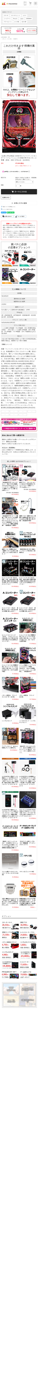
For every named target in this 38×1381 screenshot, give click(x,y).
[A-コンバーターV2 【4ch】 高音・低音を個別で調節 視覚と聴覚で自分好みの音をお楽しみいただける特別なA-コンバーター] (27, 567)
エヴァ (24, 15)
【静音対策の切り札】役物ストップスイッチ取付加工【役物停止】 (27, 551)
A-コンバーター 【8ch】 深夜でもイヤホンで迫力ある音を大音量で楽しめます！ (10, 609)
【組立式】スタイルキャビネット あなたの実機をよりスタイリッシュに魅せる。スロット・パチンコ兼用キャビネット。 (27, 749)
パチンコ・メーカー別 (6, 38)
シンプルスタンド (7, 720)
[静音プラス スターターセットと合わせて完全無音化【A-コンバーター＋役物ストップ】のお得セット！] (27, 472)
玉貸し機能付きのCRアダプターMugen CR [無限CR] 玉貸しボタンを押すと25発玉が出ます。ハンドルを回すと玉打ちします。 (10, 902)
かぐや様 (16, 21)
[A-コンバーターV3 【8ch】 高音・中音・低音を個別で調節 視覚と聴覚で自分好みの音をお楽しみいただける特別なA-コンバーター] (10, 567)
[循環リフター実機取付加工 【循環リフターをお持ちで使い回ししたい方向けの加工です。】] (10, 539)
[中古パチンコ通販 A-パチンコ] (9, 4)
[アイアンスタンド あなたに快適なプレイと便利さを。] (10, 736)
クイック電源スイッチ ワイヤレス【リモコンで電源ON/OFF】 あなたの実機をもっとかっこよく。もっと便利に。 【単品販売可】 (27, 668)
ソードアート (7, 18)
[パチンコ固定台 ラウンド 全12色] (27, 685)
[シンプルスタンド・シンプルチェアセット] (27, 710)
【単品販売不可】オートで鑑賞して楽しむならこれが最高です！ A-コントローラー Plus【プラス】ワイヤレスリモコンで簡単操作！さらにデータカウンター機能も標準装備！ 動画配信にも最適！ (10, 520)
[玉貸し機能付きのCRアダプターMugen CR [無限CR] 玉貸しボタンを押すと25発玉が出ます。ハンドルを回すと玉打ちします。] (10, 888)
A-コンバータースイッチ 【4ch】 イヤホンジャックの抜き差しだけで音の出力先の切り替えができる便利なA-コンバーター (10, 638)
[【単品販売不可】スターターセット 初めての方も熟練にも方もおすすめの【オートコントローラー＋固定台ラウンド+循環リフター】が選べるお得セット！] (10, 472)
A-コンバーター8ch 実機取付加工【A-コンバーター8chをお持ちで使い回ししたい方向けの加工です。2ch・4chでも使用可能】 (27, 638)
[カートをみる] (30, 5)
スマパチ (6, 15)
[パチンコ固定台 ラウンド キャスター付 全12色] (10, 685)
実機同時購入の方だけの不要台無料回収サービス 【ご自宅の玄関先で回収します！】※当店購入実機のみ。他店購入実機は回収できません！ (27, 902)
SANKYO (15, 38)
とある (21, 18)
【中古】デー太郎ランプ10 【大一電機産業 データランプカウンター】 (27, 843)
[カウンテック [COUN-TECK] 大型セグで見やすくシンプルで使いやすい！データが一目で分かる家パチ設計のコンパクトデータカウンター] (27, 799)
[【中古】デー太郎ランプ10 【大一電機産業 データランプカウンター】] (27, 831)
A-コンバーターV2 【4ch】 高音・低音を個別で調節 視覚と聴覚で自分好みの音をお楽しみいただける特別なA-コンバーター (27, 581)
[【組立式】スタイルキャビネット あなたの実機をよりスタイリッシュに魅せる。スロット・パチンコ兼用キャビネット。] (27, 736)
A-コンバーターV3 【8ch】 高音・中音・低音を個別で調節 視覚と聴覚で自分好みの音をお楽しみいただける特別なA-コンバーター (10, 581)
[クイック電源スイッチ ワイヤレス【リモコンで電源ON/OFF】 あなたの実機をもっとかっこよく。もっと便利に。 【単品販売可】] (27, 655)
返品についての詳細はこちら (9, 206)
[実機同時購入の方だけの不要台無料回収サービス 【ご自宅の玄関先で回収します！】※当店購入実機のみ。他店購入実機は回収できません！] (27, 888)
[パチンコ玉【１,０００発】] (27, 861)
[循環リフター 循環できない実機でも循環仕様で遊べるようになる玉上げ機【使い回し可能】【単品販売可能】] (27, 506)
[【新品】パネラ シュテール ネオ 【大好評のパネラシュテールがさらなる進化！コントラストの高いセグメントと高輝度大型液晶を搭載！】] (10, 831)
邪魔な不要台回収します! (27, 1001)
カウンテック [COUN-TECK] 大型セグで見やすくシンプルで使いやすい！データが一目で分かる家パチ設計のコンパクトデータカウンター (27, 813)
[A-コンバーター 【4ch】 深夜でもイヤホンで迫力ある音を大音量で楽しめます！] (27, 598)
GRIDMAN (28, 18)
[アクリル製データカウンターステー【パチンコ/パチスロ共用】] (10, 861)
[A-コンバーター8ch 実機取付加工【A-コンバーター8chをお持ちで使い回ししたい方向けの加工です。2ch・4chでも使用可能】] (27, 625)
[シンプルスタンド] (10, 710)
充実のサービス (11, 989)
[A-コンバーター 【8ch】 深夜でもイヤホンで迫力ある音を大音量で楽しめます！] (10, 598)
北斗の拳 (24, 21)
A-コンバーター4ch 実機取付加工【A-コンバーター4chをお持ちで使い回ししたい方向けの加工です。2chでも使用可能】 (10, 668)
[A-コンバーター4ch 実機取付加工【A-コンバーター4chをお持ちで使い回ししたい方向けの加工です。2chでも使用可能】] (10, 655)
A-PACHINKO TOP (5, 37)
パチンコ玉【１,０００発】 (27, 871)
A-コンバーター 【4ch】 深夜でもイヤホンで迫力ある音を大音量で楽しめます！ (27, 609)
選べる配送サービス (27, 989)
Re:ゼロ (15, 18)
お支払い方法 (11, 1001)
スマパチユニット (15, 15)
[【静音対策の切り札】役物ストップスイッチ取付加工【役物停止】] (27, 539)
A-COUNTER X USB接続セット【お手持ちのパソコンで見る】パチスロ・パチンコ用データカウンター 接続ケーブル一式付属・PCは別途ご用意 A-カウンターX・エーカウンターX (27, 781)
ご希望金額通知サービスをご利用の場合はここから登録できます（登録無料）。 (19, 428)
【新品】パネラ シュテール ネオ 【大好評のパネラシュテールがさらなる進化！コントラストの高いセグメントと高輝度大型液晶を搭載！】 (10, 844)
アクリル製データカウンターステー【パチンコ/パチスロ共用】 (10, 873)
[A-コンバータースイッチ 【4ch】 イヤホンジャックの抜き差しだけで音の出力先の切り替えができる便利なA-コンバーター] (10, 625)
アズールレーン (8, 21)
